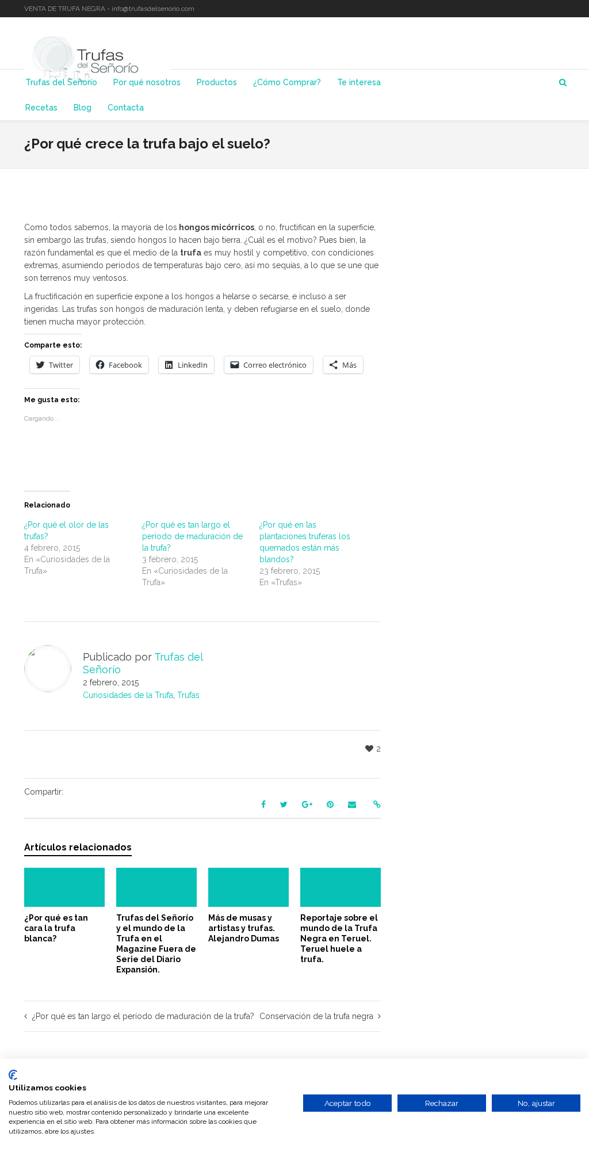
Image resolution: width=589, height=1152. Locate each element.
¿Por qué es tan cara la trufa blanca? (56, 928)
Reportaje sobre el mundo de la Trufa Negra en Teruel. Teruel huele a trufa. (339, 938)
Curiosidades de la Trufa (128, 695)
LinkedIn (547, 9)
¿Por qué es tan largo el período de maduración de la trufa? (192, 536)
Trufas (188, 695)
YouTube (564, 9)
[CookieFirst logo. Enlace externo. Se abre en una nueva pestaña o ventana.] (13, 1075)
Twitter (530, 9)
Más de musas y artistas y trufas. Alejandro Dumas (243, 928)
